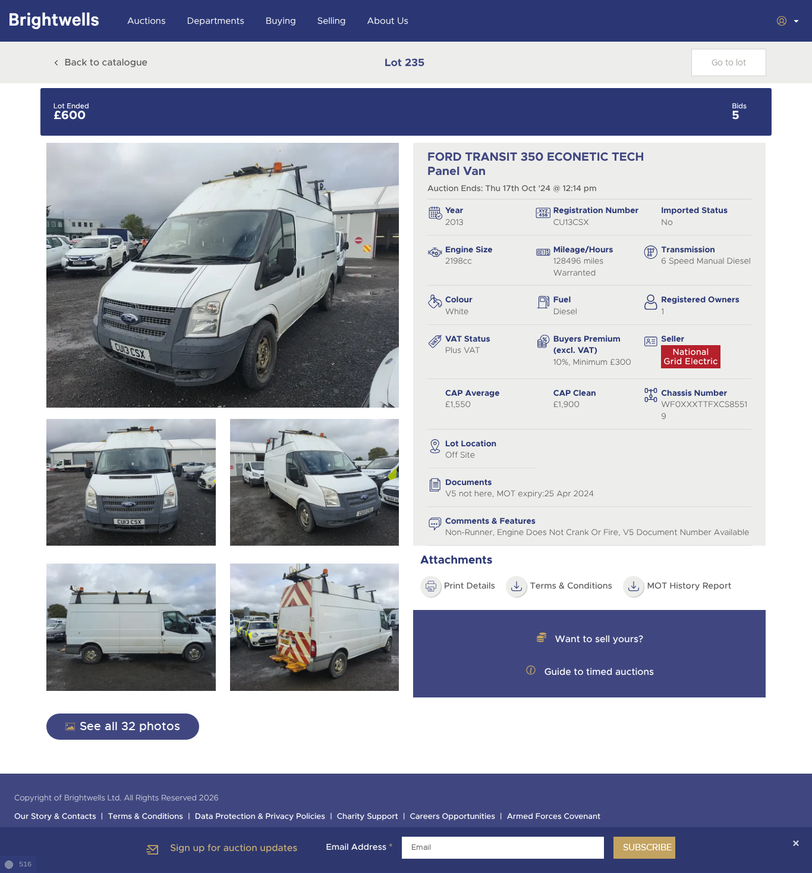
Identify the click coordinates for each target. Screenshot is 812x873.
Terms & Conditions (571, 586)
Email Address (359, 847)
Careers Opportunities (452, 817)
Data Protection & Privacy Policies (260, 817)
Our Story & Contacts (55, 817)
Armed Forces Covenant (554, 817)
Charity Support (367, 817)
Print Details (469, 586)
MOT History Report (689, 586)
